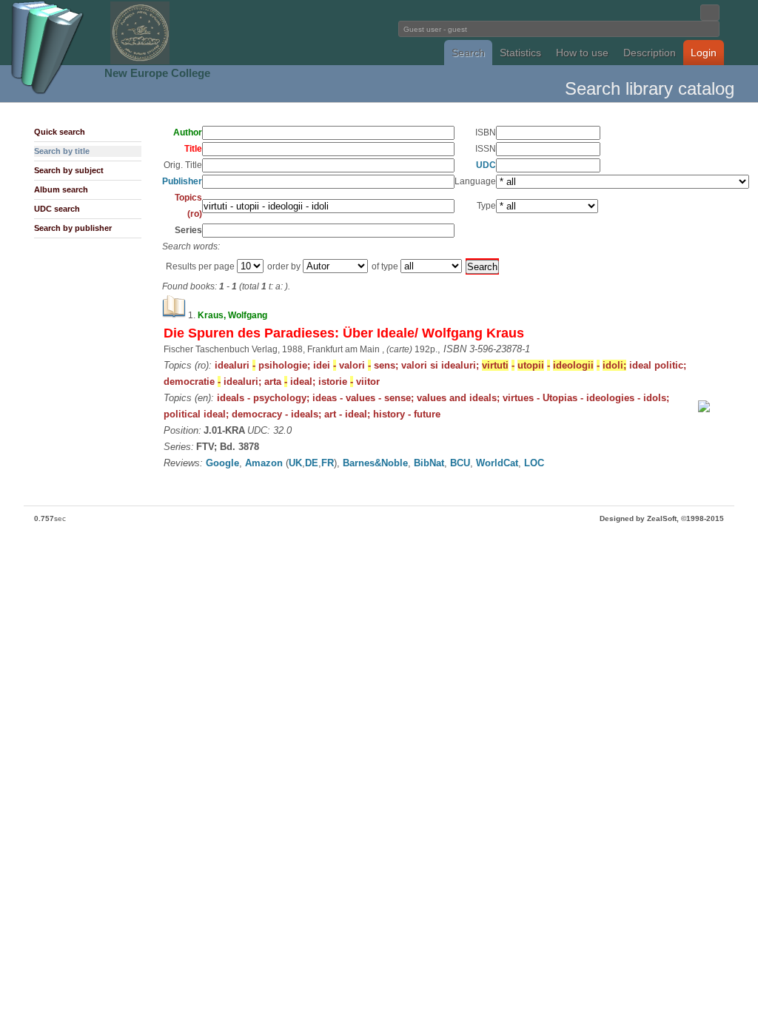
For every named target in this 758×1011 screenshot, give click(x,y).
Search (468, 52)
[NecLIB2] (140, 62)
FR (327, 462)
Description (649, 52)
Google (222, 462)
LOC (534, 462)
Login (704, 52)
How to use (582, 52)
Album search (61, 189)
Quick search (59, 131)
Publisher (182, 181)
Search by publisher (73, 228)
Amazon (264, 462)
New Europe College (157, 73)
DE (311, 462)
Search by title (62, 151)
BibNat (429, 462)
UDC (486, 165)
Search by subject (69, 170)
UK (295, 462)
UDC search (57, 208)
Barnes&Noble (375, 462)
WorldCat (497, 462)
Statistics (520, 52)
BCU (460, 462)
